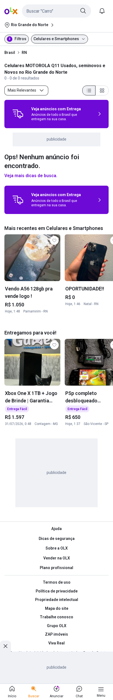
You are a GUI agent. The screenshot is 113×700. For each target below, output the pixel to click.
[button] (56, 11)
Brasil (9, 52)
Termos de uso (56, 582)
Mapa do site (56, 608)
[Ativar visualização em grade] (102, 90)
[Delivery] (18, 114)
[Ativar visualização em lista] (88, 90)
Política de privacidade (57, 591)
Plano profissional (56, 568)
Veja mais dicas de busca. (30, 175)
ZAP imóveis (56, 634)
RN (24, 52)
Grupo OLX (56, 626)
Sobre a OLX (57, 548)
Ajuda (56, 528)
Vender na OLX (56, 558)
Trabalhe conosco (56, 617)
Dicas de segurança (57, 538)
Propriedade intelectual (56, 599)
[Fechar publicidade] (5, 646)
